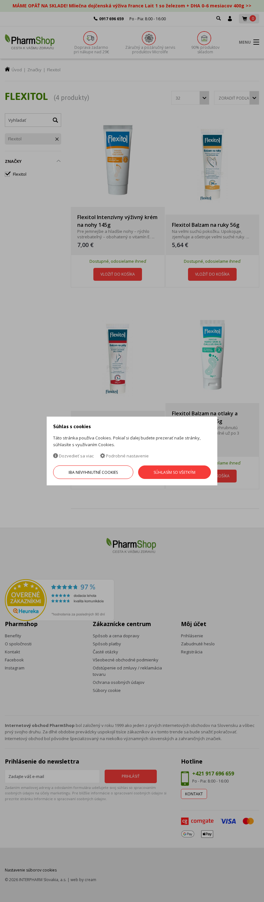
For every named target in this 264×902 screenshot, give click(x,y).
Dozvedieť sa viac (76, 456)
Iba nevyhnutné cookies (93, 472)
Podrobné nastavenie (127, 456)
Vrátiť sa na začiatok (231, 889)
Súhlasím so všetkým (174, 472)
